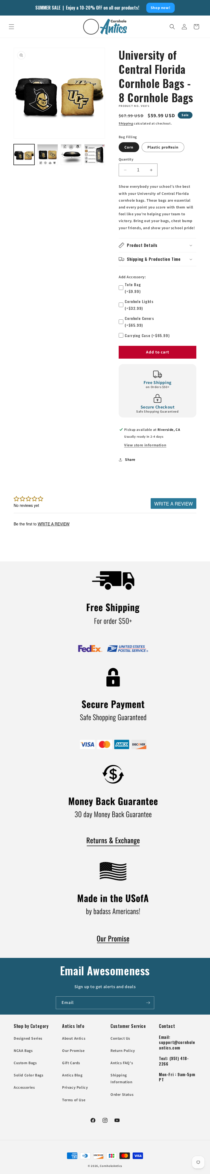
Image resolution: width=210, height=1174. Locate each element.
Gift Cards (71, 1062)
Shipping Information (121, 1078)
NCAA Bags (23, 1050)
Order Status (121, 1094)
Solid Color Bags (28, 1075)
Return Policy (122, 1050)
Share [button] (130, 459)
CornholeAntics (111, 1166)
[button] (11, 27)
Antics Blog (72, 1075)
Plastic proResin (163, 147)
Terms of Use (73, 1099)
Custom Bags (25, 1062)
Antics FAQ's (121, 1062)
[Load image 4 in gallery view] (94, 154)
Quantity (126, 159)
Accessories (24, 1087)
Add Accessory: (132, 276)
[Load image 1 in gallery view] (24, 154)
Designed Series (28, 1038)
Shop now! (160, 7)
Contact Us (120, 1038)
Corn (128, 147)
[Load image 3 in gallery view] (71, 154)
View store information (145, 445)
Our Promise (73, 1050)
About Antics (73, 1038)
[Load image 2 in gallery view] (47, 154)
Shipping (126, 123)
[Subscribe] (148, 1002)
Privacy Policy (75, 1087)
